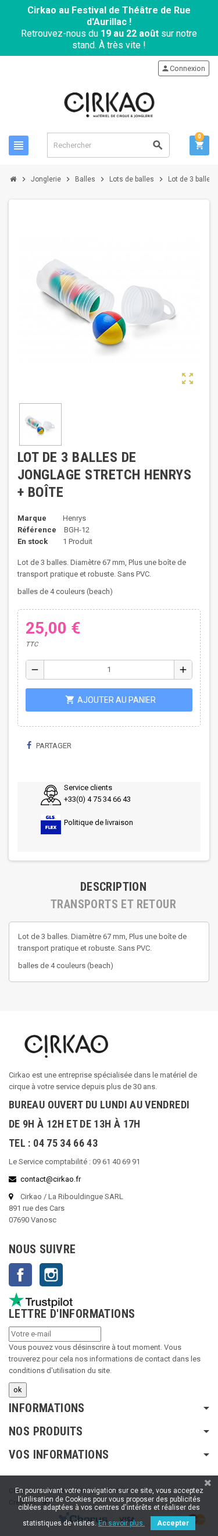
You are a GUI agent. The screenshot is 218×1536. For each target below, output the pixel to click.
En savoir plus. (121, 1523)
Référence (36, 529)
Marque (32, 518)
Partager (53, 745)
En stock (32, 541)
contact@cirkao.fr (50, 1179)
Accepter (173, 1523)
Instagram (51, 1274)
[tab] (113, 886)
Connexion (183, 68)
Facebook (20, 1274)
